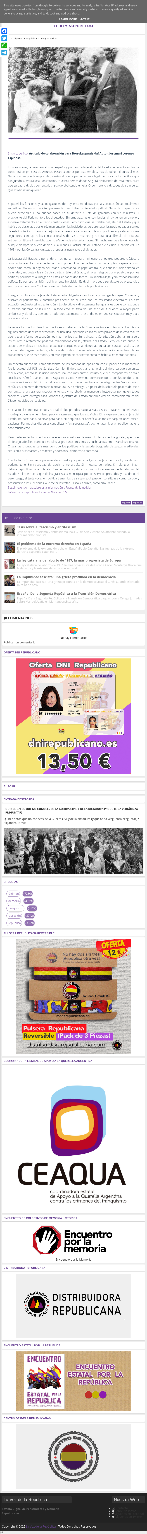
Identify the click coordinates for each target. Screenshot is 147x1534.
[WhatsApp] (4, 45)
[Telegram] (4, 52)
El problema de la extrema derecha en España (54, 543)
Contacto (122, 1508)
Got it (85, 19)
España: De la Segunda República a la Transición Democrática (66, 593)
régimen (126, 502)
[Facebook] (4, 31)
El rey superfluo (18, 153)
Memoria (14, 901)
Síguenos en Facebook (129, 1514)
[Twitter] (4, 38)
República (137, 502)
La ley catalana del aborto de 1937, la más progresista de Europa (69, 560)
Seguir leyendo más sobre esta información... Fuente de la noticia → (51, 487)
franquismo (15, 908)
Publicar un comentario (19, 642)
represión (14, 916)
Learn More (68, 19)
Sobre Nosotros (125, 1511)
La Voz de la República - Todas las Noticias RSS (37, 492)
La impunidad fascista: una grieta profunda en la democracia (66, 577)
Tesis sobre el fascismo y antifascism (46, 527)
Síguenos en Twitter (128, 1517)
